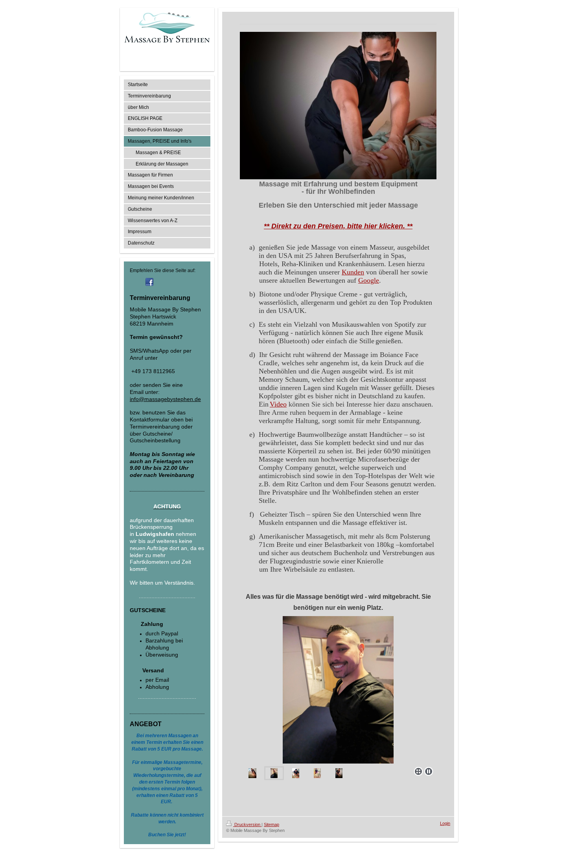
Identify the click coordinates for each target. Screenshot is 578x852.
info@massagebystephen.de (165, 399)
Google (368, 280)
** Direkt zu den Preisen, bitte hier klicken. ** (338, 226)
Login (445, 823)
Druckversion (247, 824)
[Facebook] (149, 282)
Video (278, 404)
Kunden (353, 272)
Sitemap (271, 824)
